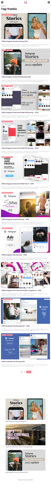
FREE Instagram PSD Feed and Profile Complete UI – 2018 (21, 290)
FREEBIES (4, 14)
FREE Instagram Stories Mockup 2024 (15, 41)
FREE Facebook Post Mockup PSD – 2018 (16, 326)
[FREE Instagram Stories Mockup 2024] (25, 409)
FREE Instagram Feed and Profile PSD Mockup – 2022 (20, 148)
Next (28, 372)
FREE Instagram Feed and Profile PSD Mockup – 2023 (20, 113)
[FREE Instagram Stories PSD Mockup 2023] (25, 460)
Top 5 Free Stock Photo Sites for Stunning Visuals (19, 447)
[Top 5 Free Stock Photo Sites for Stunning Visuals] (25, 435)
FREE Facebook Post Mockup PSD (13, 362)
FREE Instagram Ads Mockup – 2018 (14, 255)
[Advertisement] (25, 386)
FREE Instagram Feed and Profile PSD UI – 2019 (18, 184)
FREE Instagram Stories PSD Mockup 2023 (16, 77)
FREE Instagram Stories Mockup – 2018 (15, 219)
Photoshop (9, 14)
